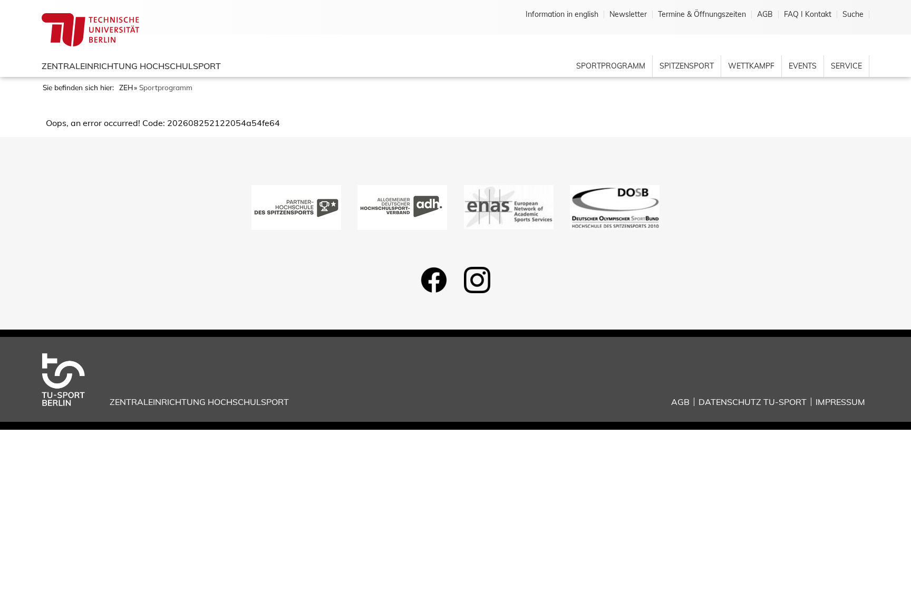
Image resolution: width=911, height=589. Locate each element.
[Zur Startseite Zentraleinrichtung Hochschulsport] (71, 378)
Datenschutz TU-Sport (753, 402)
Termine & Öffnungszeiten (702, 14)
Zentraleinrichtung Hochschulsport (131, 66)
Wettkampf (751, 66)
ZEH (126, 87)
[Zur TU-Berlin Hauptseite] (90, 29)
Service (846, 66)
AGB (765, 14)
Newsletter (628, 14)
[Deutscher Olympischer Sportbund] (615, 206)
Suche (853, 14)
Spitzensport (687, 66)
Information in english (562, 14)
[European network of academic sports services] (509, 206)
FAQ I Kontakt (807, 14)
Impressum (840, 402)
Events (803, 66)
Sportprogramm (610, 66)
